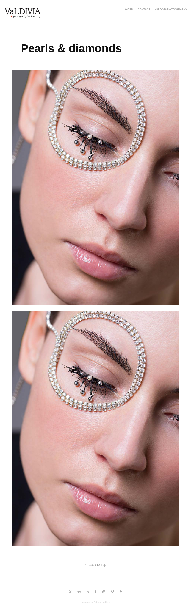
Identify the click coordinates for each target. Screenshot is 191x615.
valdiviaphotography (171, 9)
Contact (144, 9)
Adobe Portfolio (102, 602)
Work (129, 9)
